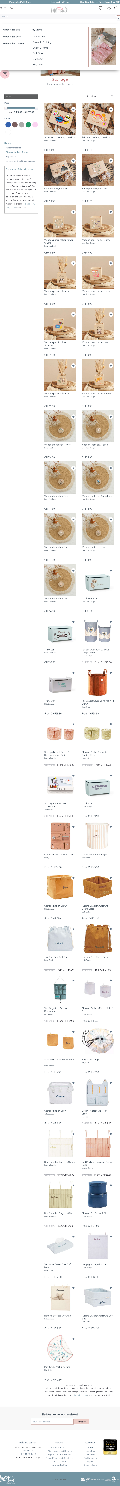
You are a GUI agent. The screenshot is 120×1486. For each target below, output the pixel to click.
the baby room (80, 1395)
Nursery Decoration (15, 147)
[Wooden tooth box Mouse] (98, 426)
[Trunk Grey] (60, 682)
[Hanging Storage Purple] (98, 1246)
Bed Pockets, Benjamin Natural (59, 1163)
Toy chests (11, 156)
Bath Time (38, 53)
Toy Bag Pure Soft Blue (56, 958)
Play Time (38, 64)
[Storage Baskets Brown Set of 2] (60, 1041)
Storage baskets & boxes (17, 152)
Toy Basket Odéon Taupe (94, 856)
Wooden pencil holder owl (57, 292)
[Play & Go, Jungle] (98, 1041)
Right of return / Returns (59, 1454)
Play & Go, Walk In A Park (57, 1368)
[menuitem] (3, 7)
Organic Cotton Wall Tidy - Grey (95, 1113)
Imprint (90, 1461)
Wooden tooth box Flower (57, 446)
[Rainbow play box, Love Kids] (98, 119)
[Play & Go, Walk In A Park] (60, 1348)
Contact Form (59, 1461)
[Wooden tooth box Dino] (60, 477)
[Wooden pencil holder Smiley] (98, 375)
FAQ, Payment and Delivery (59, 1450)
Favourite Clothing (42, 42)
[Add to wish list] (73, 109)
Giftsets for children (13, 43)
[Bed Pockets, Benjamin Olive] (60, 1195)
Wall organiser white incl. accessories (56, 806)
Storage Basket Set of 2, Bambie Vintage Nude (57, 754)
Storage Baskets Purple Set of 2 (97, 1011)
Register (81, 1421)
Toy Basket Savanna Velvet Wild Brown (98, 703)
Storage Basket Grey (55, 1112)
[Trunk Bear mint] (98, 580)
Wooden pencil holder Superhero (55, 345)
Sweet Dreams (40, 47)
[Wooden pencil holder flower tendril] (60, 221)
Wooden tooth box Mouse (95, 446)
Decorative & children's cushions (20, 160)
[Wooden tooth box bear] (98, 529)
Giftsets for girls (11, 29)
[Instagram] (5, 74)
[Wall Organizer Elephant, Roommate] (60, 990)
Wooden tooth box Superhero (97, 497)
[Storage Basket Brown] (60, 887)
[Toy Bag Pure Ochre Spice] (98, 938)
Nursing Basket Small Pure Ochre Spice (95, 908)
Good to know (90, 1464)
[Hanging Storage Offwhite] (60, 1297)
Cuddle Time (39, 36)
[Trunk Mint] (98, 785)
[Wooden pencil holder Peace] (98, 272)
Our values (90, 1454)
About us (90, 1450)
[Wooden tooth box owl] (60, 580)
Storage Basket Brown (55, 907)
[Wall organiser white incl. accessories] (60, 785)
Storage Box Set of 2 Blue (95, 1214)
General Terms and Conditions (59, 1457)
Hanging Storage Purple (94, 1266)
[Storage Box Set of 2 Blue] (98, 1195)
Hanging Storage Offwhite (57, 1317)
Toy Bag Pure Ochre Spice (95, 958)
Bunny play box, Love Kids (95, 190)
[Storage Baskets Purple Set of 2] (98, 990)
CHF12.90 (18, 111)
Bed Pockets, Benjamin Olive (58, 1214)
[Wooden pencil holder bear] (98, 324)
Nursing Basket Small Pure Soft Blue (97, 1318)
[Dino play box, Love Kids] (60, 170)
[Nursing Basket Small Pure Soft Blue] (98, 1297)
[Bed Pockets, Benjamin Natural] (60, 1143)
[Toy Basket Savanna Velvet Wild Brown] (98, 682)
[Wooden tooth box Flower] (60, 426)
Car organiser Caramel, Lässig (59, 856)
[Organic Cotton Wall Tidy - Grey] (98, 1092)
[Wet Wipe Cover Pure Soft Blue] (60, 1246)
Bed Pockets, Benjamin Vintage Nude (97, 1164)
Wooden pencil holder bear (95, 343)
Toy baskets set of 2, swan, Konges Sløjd (95, 652)
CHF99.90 (29, 111)
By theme (37, 29)
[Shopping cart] (115, 8)
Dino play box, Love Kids (56, 190)
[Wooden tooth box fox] (60, 529)
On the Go (38, 58)
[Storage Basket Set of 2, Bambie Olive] (98, 733)
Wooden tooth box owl (55, 600)
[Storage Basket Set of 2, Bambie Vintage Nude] (60, 733)
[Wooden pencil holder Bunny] (98, 221)
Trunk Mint (87, 805)
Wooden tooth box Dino (56, 497)
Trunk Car (51, 651)
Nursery (7, 143)
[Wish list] (100, 8)
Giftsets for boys (12, 36)
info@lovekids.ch (28, 1450)
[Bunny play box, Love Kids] (98, 170)
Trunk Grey (49, 702)
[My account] (108, 8)
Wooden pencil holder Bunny (96, 241)
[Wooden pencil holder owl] (60, 272)
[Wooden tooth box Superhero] (98, 477)
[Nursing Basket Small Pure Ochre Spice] (98, 887)
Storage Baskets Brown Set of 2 (59, 1062)
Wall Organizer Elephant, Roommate (56, 1011)
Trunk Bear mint (90, 600)
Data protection (59, 1464)
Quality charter (90, 1457)
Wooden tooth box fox (55, 548)
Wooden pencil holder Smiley (96, 395)
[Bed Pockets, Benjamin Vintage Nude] (98, 1143)
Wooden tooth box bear (94, 548)
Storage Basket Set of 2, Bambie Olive (94, 754)
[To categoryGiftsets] (103, 46)
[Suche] (12, 8)
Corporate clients (59, 1447)
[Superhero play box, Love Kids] (60, 119)
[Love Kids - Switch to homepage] (60, 10)
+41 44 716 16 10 (28, 1453)
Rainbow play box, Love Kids (96, 139)
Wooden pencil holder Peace (96, 292)
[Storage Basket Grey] (60, 1092)
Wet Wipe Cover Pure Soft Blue (58, 1267)
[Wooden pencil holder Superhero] (60, 324)
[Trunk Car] (60, 631)
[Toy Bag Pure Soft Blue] (60, 938)
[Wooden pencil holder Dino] (60, 375)
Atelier (91, 1447)
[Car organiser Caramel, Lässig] (60, 836)
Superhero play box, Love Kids (60, 139)
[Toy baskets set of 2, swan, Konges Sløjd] (98, 631)
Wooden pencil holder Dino (57, 395)
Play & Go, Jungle (91, 1061)
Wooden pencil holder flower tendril (58, 242)
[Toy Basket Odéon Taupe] (98, 836)
